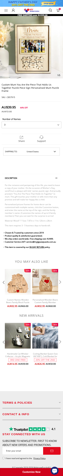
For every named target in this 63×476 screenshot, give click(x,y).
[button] (3, 288)
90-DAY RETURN (36, 247)
